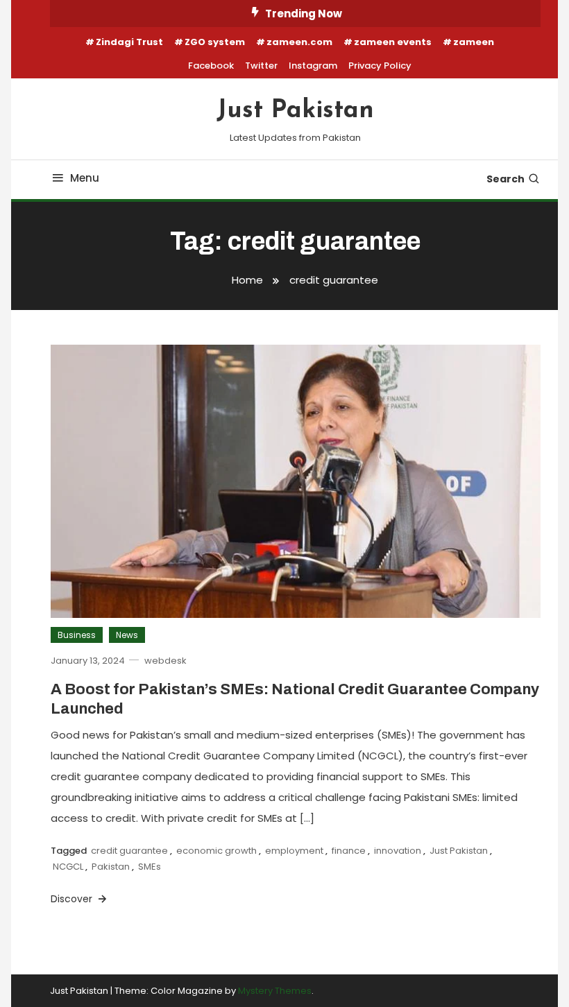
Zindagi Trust (129, 42)
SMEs (149, 866)
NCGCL (68, 866)
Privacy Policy (379, 65)
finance (349, 850)
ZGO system (215, 42)
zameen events (393, 42)
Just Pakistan (295, 110)
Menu (84, 178)
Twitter (261, 65)
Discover (73, 899)
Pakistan (111, 866)
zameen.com (299, 42)
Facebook (211, 65)
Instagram (313, 65)
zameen (473, 42)
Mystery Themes (275, 990)
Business (77, 635)
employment (294, 850)
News (127, 635)
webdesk (165, 660)
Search (505, 179)
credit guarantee (129, 850)
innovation (397, 850)
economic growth (216, 850)
